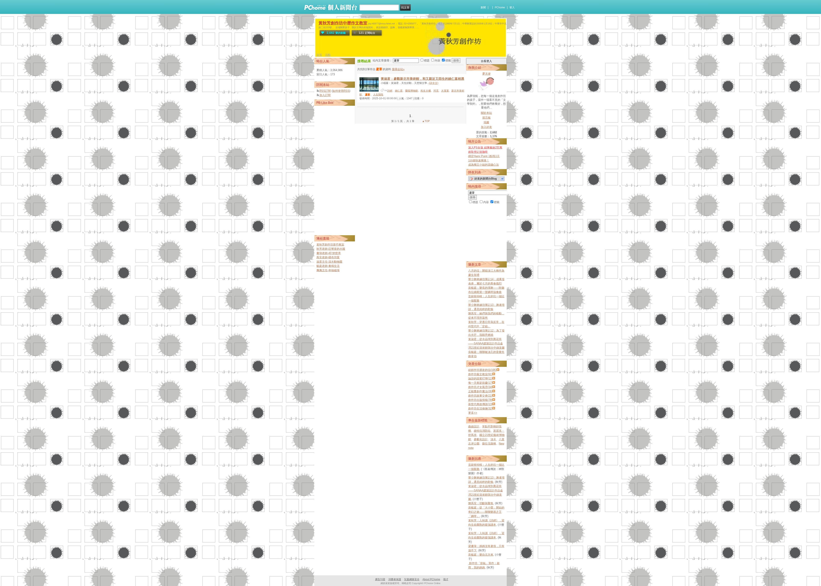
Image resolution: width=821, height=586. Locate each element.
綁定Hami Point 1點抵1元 (484, 156)
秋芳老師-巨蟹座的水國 (330, 248)
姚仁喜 (399, 90)
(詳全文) (433, 83)
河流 (436, 90)
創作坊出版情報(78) (480, 400)
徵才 (445, 579)
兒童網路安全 (411, 579)
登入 (512, 7)
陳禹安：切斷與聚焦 (480, 503)
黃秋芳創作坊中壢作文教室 (343, 23)
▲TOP (425, 121)
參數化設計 (481, 439)
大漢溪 (445, 90)
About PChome (431, 579)
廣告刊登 (380, 579)
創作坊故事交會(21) (480, 395)
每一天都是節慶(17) (480, 382)
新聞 (483, 7)
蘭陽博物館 (411, 90)
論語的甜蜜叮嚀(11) (480, 378)
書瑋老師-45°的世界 (328, 253)
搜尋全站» (398, 69)
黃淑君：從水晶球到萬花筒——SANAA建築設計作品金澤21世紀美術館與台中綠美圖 (486, 343)
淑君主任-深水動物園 (329, 261)
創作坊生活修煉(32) (480, 408)
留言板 (486, 117)
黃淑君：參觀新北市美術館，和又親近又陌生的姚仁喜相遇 (422, 78)
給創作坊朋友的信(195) (482, 370)
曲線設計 (473, 426)
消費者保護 (394, 579)
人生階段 (378, 94)
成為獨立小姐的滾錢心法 (483, 164)
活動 (328, 55)
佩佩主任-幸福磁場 (328, 270)
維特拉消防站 (482, 430)
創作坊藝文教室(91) (480, 374)
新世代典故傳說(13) (480, 404)
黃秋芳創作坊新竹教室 (330, 244)
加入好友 (486, 127)
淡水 (493, 439)
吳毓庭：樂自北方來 (480, 554)
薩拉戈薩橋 (489, 443)
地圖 (486, 122)
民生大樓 (426, 90)
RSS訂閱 (325, 90)
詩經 (389, 90)
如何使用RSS (340, 90)
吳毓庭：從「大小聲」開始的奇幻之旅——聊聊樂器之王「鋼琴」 (486, 512)
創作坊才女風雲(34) (480, 387)
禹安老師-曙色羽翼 (328, 257)
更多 (472, 412)
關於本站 (486, 113)
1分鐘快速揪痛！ (478, 160)
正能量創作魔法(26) (480, 391)
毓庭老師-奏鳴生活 (328, 266)
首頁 (319, 55)
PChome (500, 7)
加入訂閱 (325, 95)
